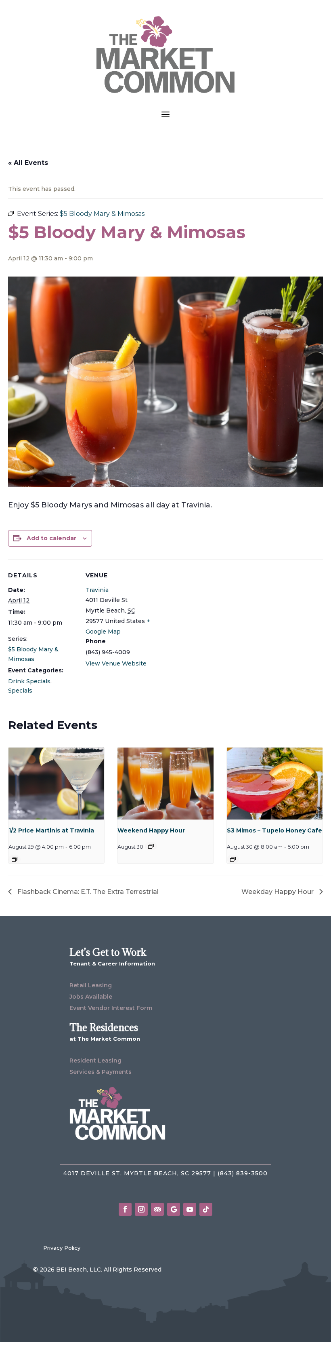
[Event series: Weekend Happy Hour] (151, 846)
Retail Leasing (90, 985)
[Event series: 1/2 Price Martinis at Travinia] (14, 859)
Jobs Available (90, 996)
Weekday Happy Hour (278, 892)
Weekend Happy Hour (151, 830)
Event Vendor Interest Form (110, 1008)
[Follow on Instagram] (141, 1209)
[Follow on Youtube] (189, 1209)
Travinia (97, 590)
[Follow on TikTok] (205, 1209)
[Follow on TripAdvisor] (157, 1209)
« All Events (28, 163)
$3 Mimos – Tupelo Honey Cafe (274, 830)
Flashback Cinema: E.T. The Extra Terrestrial (87, 892)
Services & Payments (100, 1071)
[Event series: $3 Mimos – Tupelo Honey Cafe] (233, 859)
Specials (20, 690)
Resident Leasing (95, 1060)
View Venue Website (116, 663)
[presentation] (56, 784)
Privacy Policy (61, 1247)
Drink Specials (29, 681)
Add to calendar (51, 538)
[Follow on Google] (173, 1209)
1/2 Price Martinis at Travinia (51, 830)
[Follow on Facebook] (125, 1209)
